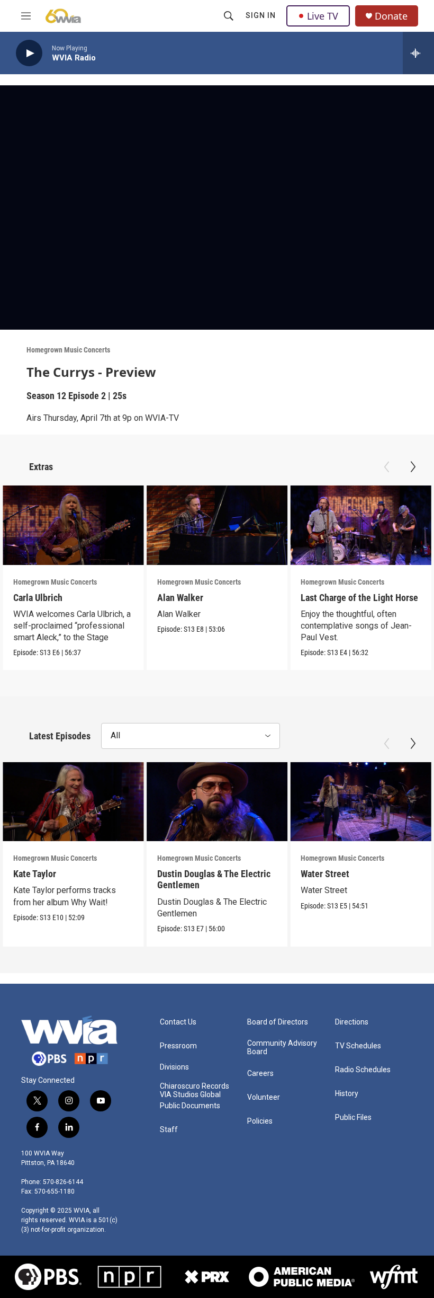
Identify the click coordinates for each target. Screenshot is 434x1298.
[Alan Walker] (217, 525)
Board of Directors (277, 1022)
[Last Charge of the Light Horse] (360, 525)
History (346, 1094)
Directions (351, 1022)
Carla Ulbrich (37, 597)
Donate (391, 16)
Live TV (322, 16)
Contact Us (178, 1022)
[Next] (413, 467)
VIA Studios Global (190, 1095)
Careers (260, 1074)
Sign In (261, 15)
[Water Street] (360, 802)
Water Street (325, 873)
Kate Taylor (34, 873)
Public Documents (190, 1106)
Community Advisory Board (282, 1047)
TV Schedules (358, 1046)
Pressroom (178, 1046)
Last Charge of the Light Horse (359, 597)
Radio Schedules (363, 1070)
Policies (260, 1121)
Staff (169, 1130)
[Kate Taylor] (73, 802)
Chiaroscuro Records (194, 1086)
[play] (29, 53)
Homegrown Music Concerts (68, 350)
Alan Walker (180, 597)
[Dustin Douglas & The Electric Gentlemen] (217, 802)
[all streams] (418, 53)
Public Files (353, 1118)
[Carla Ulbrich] (73, 525)
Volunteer (263, 1097)
